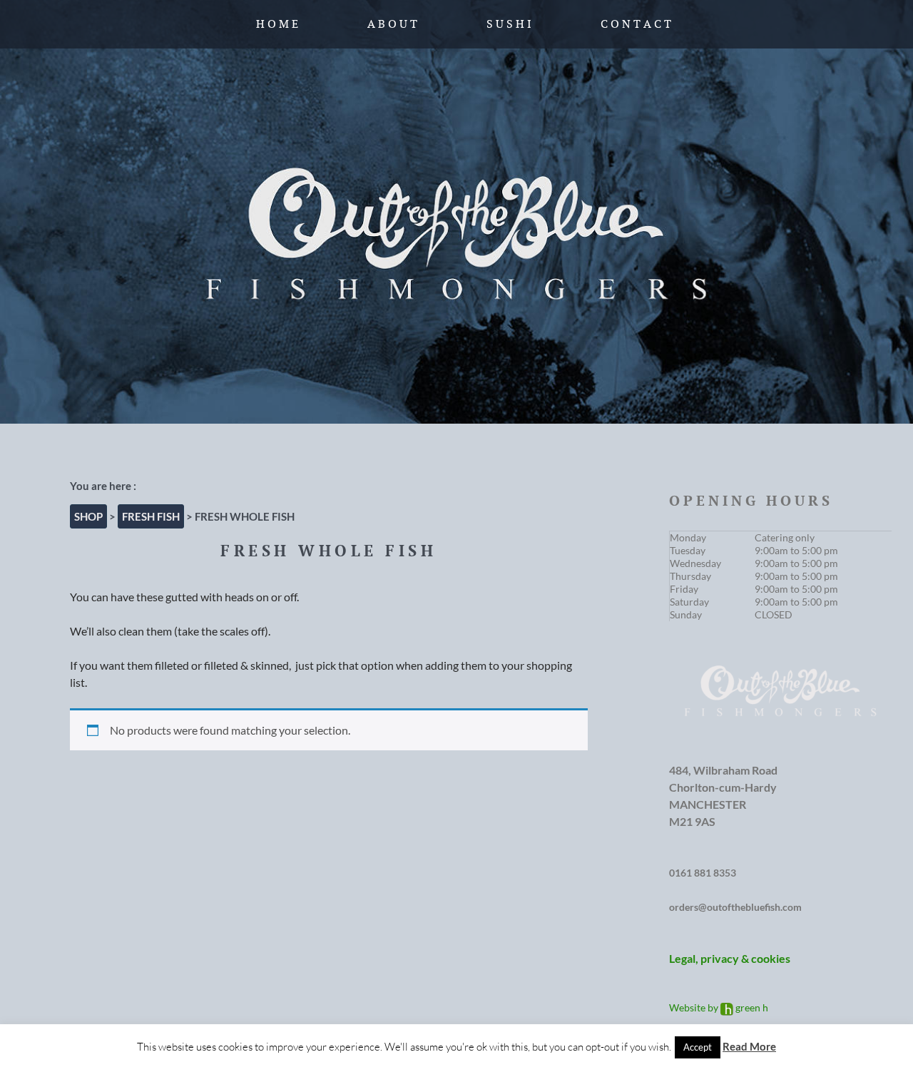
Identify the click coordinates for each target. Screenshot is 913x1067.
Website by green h (718, 1007)
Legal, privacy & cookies (729, 958)
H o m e (277, 23)
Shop (88, 516)
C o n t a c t (636, 23)
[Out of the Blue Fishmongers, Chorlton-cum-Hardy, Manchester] (456, 212)
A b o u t (392, 23)
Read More (749, 1046)
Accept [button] (697, 1047)
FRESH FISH (151, 516)
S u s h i (508, 23)
